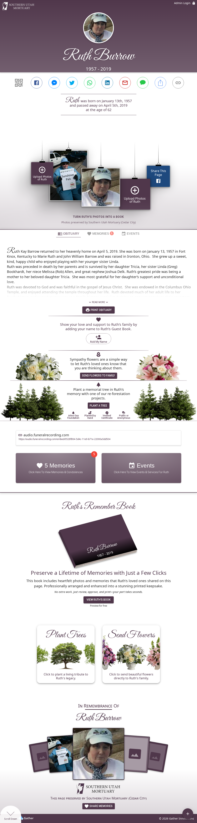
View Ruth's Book (99, 599)
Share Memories (101, 806)
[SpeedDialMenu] (187, 813)
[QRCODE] (19, 83)
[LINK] (178, 83)
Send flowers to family (98, 375)
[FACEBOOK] (36, 83)
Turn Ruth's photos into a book (98, 216)
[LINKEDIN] (107, 83)
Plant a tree (98, 405)
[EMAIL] (125, 83)
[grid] (98, 179)
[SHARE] (160, 83)
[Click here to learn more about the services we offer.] (98, 789)
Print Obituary (101, 309)
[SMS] (143, 83)
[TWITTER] (72, 83)
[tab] (68, 233)
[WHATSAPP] (89, 83)
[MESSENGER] (54, 83)
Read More (98, 302)
